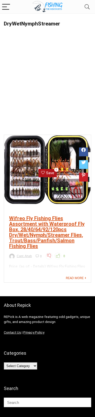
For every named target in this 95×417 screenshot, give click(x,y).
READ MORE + (76, 278)
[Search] (87, 6)
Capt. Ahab (24, 256)
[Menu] (6, 6)
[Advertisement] (47, 83)
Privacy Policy (33, 332)
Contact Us (12, 332)
